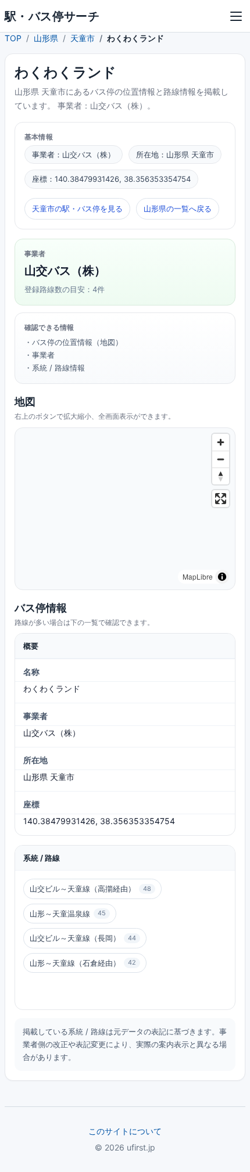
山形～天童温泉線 (68, 913)
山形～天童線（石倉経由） (83, 963)
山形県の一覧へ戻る (178, 208)
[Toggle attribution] (222, 577)
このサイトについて (125, 1131)
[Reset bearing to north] (220, 476)
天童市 (82, 38)
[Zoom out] (220, 459)
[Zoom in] (220, 442)
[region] (125, 508)
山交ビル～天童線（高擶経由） (90, 888)
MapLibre (198, 576)
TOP (13, 38)
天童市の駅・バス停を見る (77, 208)
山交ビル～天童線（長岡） (83, 938)
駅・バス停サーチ (52, 16)
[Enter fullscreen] (220, 498)
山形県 (46, 38)
